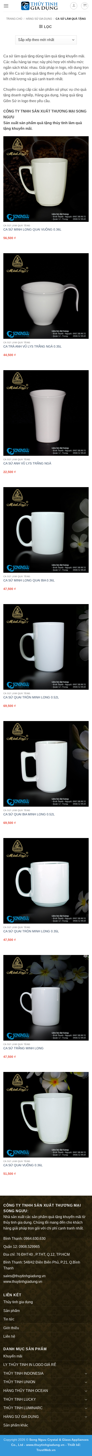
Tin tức (8, 1319)
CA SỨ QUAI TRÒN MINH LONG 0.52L (31, 697)
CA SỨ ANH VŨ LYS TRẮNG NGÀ (27, 463)
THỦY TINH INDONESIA (23, 1373)
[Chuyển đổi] (86, 1373)
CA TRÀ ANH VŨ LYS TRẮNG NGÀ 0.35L (32, 346)
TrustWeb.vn (46, 1450)
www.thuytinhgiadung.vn (22, 1281)
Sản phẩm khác (15, 1425)
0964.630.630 (35, 1238)
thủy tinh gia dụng (17, 1222)
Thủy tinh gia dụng (18, 1302)
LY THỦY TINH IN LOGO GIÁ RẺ (29, 1365)
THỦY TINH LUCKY (19, 1399)
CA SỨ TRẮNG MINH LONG (23, 1048)
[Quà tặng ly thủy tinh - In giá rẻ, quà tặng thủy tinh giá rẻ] (39, 6)
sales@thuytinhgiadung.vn (24, 1276)
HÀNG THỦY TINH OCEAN (25, 1391)
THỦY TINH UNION (19, 1382)
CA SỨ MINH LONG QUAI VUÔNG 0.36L (32, 229)
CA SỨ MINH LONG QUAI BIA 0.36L (29, 580)
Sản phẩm (11, 1311)
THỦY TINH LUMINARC (23, 1408)
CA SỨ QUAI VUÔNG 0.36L (23, 1165)
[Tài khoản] (73, 5)
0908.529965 (29, 1247)
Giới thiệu (11, 1328)
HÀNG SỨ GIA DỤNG (39, 18)
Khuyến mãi (12, 1356)
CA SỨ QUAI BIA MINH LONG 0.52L (29, 814)
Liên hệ (9, 1336)
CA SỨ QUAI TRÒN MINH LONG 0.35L (31, 931)
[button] (6, 5)
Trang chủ (14, 18)
